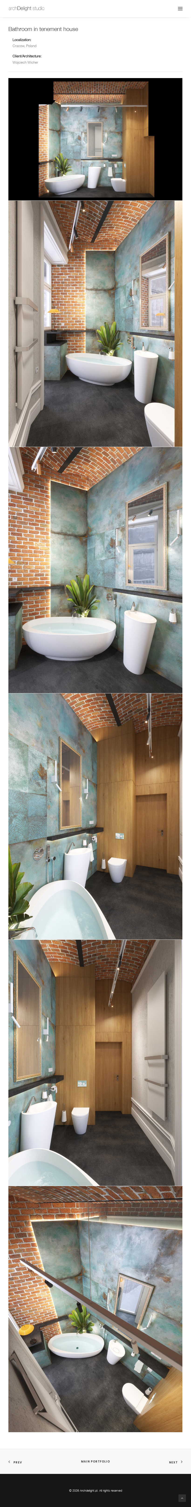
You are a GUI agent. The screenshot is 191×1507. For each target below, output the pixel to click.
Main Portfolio (95, 1461)
